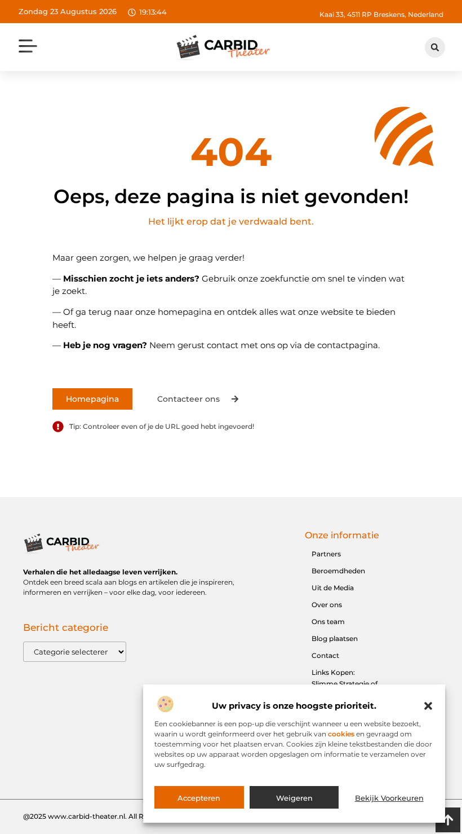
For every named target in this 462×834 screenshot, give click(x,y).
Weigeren (294, 797)
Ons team (328, 621)
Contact (325, 655)
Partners (326, 554)
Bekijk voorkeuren (389, 797)
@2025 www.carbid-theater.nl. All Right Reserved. (107, 816)
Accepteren (198, 797)
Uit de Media (333, 587)
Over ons (327, 604)
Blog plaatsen (335, 638)
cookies (341, 734)
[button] (428, 706)
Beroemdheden (338, 571)
